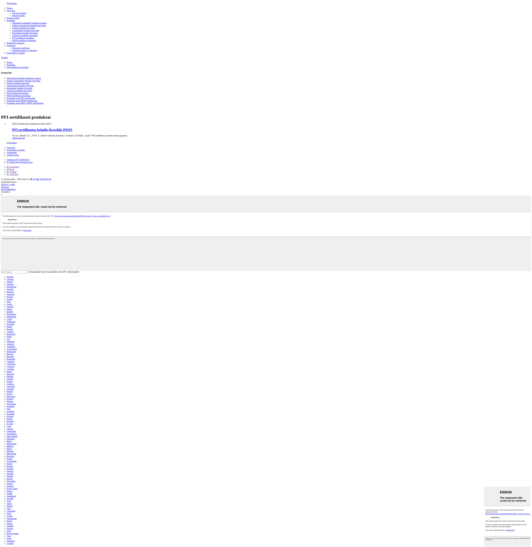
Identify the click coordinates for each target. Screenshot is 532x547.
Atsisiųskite (12, 152)
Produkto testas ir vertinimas (24, 50)
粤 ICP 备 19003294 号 (40, 179)
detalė (22, 138)
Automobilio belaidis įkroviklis (25, 30)
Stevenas (5, 187)
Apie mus (11, 10)
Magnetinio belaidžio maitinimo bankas (29, 23)
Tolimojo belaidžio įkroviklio (25, 35)
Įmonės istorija (18, 15)
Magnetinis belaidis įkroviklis (25, 33)
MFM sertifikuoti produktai (24, 40)
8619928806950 (8, 189)
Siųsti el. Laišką (8, 184)
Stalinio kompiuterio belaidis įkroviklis (29, 25)
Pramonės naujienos (21, 48)
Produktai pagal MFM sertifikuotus (22, 101)
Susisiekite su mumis (16, 53)
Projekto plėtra (13, 18)
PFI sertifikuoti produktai (23, 38)
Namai (9, 8)
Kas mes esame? (19, 13)
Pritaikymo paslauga (15, 43)
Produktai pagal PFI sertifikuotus (21, 98)
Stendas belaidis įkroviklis (23, 28)
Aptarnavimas (13, 155)
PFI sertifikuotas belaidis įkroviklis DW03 (42, 130)
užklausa (16, 138)
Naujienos (11, 45)
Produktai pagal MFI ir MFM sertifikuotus (25, 103)
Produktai (11, 20)
